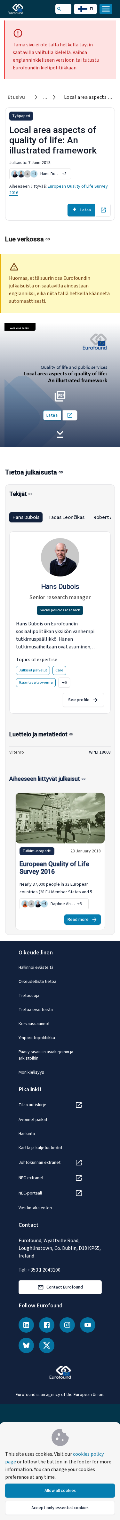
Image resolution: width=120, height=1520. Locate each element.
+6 (64, 682)
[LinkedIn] (26, 1325)
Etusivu (16, 97)
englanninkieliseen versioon (44, 60)
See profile (79, 700)
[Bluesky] (26, 1345)
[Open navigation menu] (106, 9)
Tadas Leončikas (66, 517)
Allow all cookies (60, 1490)
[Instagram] (67, 1325)
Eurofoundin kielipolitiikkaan (44, 67)
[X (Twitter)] (46, 1345)
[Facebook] (46, 1325)
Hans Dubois (25, 517)
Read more (78, 919)
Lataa (85, 210)
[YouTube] (87, 1325)
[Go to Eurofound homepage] (24, 9)
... (45, 97)
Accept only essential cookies (60, 1508)
